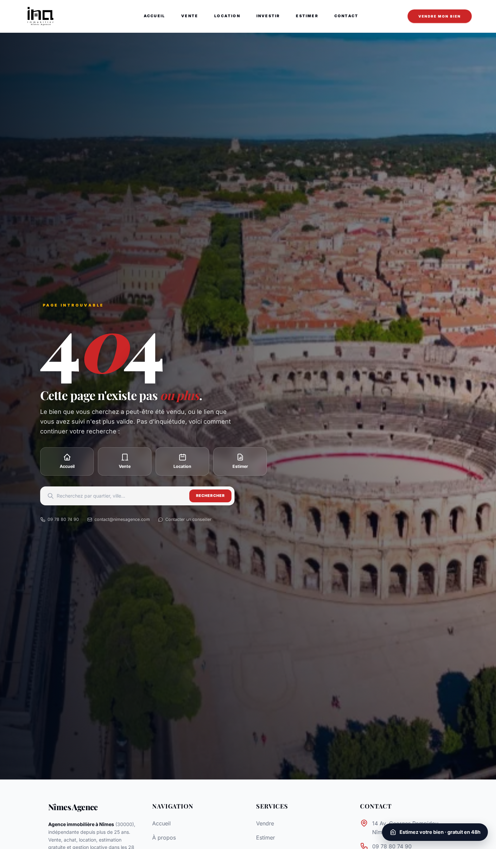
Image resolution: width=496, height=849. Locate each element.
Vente (189, 16)
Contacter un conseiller (188, 519)
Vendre (265, 823)
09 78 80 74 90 (63, 519)
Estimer (307, 16)
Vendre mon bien (439, 16)
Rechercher (210, 495)
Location (227, 16)
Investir (268, 16)
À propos (164, 837)
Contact (346, 16)
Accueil (154, 16)
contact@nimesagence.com (122, 519)
